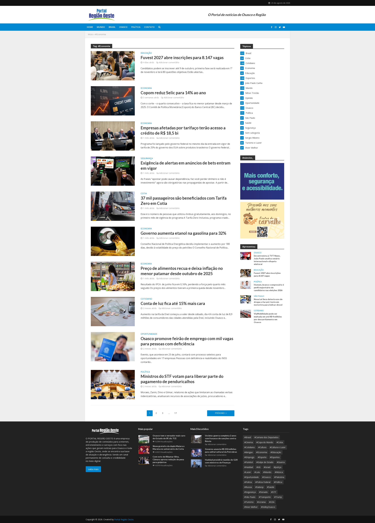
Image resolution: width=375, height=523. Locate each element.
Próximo (220, 413)
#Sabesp (259, 487)
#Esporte (262, 457)
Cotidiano (146, 299)
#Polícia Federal (262, 482)
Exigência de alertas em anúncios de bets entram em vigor (185, 165)
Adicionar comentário (169, 62)
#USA (271, 502)
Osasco (123, 27)
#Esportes (275, 457)
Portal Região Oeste (123, 519)
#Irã (258, 467)
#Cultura (262, 447)
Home (90, 27)
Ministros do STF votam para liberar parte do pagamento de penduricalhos (182, 379)
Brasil (112, 27)
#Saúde (270, 487)
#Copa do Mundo (264, 442)
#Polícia (248, 482)
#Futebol (248, 462)
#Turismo (249, 502)
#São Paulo (249, 497)
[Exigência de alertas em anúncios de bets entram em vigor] (113, 170)
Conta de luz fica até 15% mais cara (173, 303)
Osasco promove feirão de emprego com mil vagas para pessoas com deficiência (187, 341)
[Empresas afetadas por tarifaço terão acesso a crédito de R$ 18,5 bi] (113, 135)
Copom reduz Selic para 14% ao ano (173, 92)
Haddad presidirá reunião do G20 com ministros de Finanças (221, 461)
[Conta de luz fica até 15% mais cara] (113, 311)
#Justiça (277, 467)
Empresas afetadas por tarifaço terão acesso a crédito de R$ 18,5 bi (183, 130)
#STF (273, 492)
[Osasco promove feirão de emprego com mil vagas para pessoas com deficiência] (113, 346)
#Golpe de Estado (264, 462)
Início (90, 34)
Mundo (101, 27)
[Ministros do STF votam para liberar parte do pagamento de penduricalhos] (113, 384)
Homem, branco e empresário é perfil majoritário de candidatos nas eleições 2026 (269, 287)
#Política (278, 482)
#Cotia (280, 442)
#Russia (248, 487)
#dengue (248, 452)
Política (135, 27)
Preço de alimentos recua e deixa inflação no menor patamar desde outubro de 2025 (182, 271)
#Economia (261, 452)
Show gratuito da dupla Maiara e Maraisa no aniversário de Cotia (168, 447)
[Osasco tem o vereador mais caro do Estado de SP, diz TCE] (143, 439)
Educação (146, 53)
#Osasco (266, 477)
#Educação (276, 452)
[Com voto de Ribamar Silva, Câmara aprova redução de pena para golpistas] (143, 460)
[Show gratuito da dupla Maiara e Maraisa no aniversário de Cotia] (143, 449)
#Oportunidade (251, 477)
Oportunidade (149, 334)
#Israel (267, 467)
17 (175, 413)
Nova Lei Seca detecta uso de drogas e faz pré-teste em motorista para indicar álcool (268, 302)
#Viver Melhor (251, 507)
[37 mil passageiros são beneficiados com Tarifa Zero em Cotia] (113, 206)
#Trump (278, 497)
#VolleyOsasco (268, 507)
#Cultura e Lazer (277, 447)
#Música (279, 472)
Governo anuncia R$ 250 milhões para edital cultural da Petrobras (221, 450)
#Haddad (248, 467)
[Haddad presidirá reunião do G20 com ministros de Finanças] (196, 463)
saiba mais (93, 469)
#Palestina (279, 477)
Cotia (144, 193)
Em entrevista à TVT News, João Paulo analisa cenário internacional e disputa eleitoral (267, 259)
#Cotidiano (249, 447)
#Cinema (248, 442)
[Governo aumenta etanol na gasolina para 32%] (113, 241)
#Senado (263, 492)
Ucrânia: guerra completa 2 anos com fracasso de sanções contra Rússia (220, 438)
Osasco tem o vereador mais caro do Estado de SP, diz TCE (169, 437)
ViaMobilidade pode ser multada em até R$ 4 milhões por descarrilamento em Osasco (268, 317)
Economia (146, 88)
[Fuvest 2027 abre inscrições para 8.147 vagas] (113, 65)
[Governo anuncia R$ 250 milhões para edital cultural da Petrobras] (196, 452)
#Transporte (265, 497)
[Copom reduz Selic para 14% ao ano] (113, 100)
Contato (149, 27)
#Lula (257, 472)
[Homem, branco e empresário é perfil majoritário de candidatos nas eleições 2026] (245, 284)
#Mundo (267, 472)
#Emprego (249, 457)
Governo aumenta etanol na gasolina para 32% (183, 233)
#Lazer (247, 472)
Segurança (147, 158)
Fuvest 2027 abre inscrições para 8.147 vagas (182, 57)
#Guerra (281, 462)
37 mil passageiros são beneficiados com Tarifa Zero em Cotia (184, 201)
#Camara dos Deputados (266, 437)
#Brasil (247, 437)
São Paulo (259, 296)
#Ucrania (261, 502)
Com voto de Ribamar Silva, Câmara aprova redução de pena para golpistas (168, 459)
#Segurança (250, 492)
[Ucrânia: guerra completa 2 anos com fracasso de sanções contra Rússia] (196, 439)
